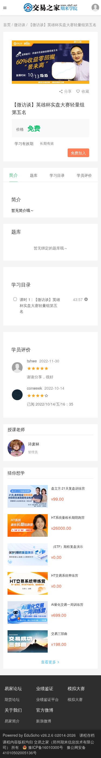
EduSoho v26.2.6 (38, 735)
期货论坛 (12, 699)
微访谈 (19, 24)
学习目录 (57, 175)
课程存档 (87, 735)
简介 (13, 175)
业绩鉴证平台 (47, 699)
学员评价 (84, 175)
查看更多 (48, 661)
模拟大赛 (75, 699)
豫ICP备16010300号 (45, 747)
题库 (33, 175)
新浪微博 (43, 721)
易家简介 (12, 721)
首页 (7, 24)
